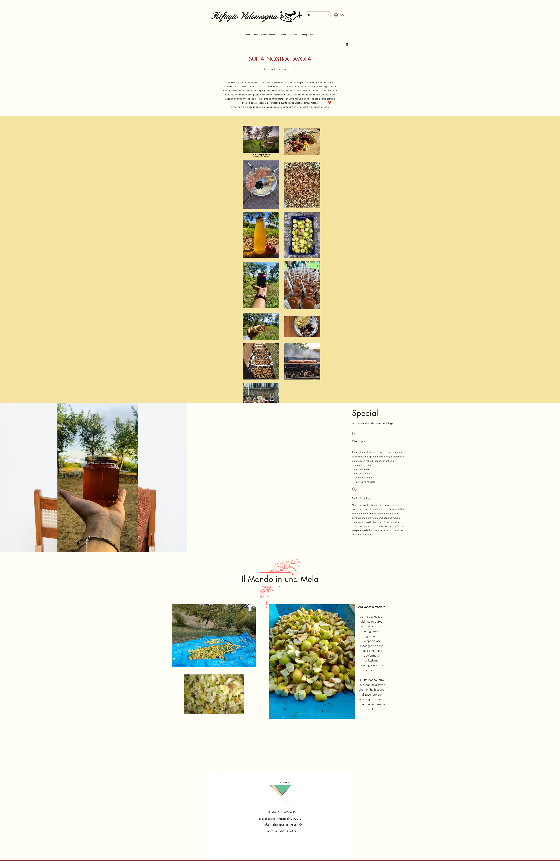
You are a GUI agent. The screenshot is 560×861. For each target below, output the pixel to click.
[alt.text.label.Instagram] (347, 44)
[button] (97, 477)
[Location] (329, 102)
